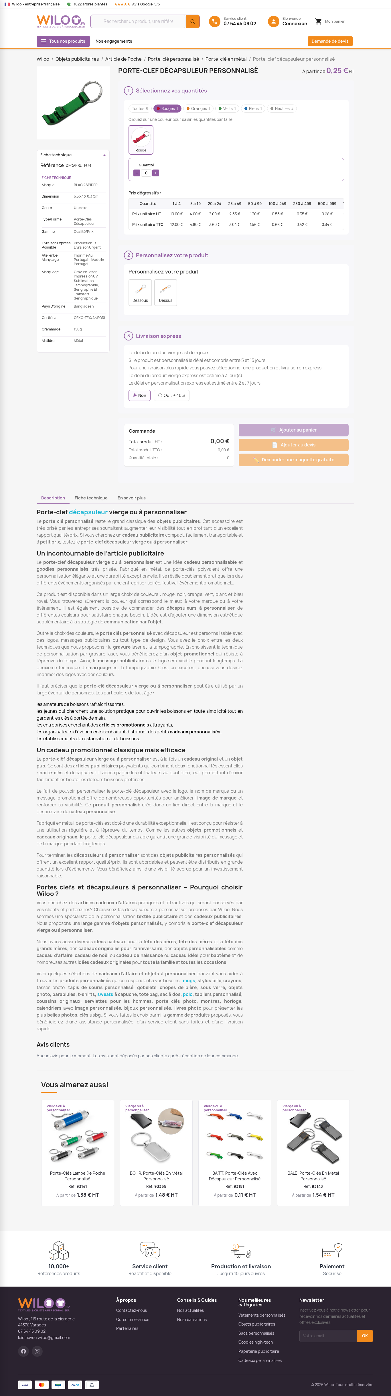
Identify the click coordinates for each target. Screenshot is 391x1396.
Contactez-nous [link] (131, 1310)
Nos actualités (190, 1310)
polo (188, 994)
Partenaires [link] (127, 1328)
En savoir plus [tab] (132, 498)
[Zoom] (73, 102)
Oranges (200, 108)
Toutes (140, 108)
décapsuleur (88, 512)
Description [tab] (53, 498)
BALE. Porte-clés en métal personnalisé (313, 1176)
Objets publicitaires (256, 1324)
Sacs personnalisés (256, 1333)
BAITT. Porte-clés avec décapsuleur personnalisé (235, 1176)
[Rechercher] (193, 21)
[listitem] (141, 140)
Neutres (284, 108)
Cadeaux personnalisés (260, 1360)
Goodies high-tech (255, 1342)
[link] (142, 4)
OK (365, 1335)
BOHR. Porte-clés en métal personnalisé (156, 1176)
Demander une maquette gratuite (293, 459)
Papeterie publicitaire (258, 1351)
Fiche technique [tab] (91, 498)
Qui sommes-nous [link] (132, 1319)
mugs (189, 981)
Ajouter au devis (293, 444)
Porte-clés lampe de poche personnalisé (77, 1176)
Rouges (169, 108)
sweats (105, 994)
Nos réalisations (192, 1319)
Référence (52, 165)
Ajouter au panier (293, 430)
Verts (229, 108)
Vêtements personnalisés (261, 1315)
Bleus (255, 108)
